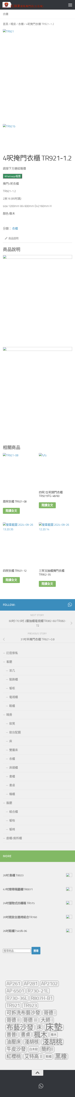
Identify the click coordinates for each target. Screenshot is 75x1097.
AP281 (31, 983)
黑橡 (61, 1056)
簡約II (47, 1049)
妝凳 (12, 723)
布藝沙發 (20, 1027)
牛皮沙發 (16, 1049)
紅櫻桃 (14, 1056)
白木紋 (33, 1049)
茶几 (12, 670)
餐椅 (12, 829)
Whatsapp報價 (12, 176)
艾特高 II (33, 1056)
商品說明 (13, 238)
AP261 (13, 983)
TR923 (30, 1005)
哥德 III (30, 1020)
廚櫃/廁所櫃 (14, 838)
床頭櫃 (13, 767)
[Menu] (70, 5)
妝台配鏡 (15, 732)
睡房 (13, 24)
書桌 (12, 785)
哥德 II (13, 1020)
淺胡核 (31, 1042)
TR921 (13, 1005)
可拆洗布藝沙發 (23, 1013)
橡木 (54, 1034)
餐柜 (12, 688)
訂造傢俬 (12, 653)
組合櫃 (13, 811)
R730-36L (17, 998)
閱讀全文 (11, 510)
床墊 (53, 1027)
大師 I (47, 1020)
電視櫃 (13, 697)
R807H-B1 (42, 998)
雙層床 (13, 750)
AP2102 (49, 983)
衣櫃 (5, 14)
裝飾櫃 (13, 679)
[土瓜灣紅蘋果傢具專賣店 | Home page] (29, 5)
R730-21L (38, 991)
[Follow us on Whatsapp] (70, 604)
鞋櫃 (12, 706)
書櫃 (12, 776)
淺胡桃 (52, 1042)
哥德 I (50, 1013)
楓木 (40, 1035)
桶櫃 (12, 794)
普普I (12, 1034)
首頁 (5, 24)
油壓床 (14, 1042)
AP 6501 (15, 991)
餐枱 (12, 820)
